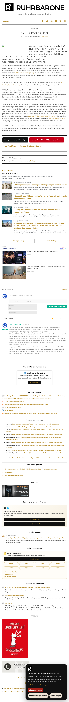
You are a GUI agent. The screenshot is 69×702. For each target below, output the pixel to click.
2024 (42, 564)
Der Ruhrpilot (8, 410)
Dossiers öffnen (8, 574)
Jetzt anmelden (34, 382)
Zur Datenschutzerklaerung (37, 685)
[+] (33, 301)
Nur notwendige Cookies (38, 695)
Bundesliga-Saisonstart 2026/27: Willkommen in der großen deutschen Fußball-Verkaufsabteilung (34, 396)
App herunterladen (34, 519)
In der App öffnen (10, 146)
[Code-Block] (28, 301)
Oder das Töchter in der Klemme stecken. (42, 116)
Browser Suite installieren (34, 524)
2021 (26, 568)
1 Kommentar (45, 36)
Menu (7, 21)
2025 (26, 564)
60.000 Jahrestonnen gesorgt (24, 73)
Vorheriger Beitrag (18, 241)
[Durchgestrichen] (18, 301)
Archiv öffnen (34, 559)
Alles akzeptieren (35, 690)
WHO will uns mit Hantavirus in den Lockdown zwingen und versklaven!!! (27, 587)
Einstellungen (56, 695)
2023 (58, 564)
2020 (42, 568)
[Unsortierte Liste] (23, 301)
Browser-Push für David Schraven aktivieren (47, 140)
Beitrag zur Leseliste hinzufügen (15, 140)
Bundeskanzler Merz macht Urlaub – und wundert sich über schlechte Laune (35, 424)
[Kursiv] (13, 301)
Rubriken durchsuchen (11, 572)
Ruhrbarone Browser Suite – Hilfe (14, 692)
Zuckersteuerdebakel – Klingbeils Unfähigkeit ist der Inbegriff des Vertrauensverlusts (30, 413)
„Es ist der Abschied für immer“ (14, 401)
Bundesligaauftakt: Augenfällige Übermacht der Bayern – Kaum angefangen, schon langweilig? (35, 538)
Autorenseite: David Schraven (30, 146)
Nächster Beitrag (51, 241)
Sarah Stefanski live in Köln (12, 407)
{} (30, 301)
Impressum (7, 688)
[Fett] (10, 301)
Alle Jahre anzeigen (10, 576)
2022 (11, 568)
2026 (11, 564)
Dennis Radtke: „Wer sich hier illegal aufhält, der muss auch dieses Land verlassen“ (37, 434)
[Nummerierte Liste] (20, 301)
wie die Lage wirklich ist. (57, 118)
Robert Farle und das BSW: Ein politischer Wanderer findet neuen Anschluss (27, 399)
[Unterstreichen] (15, 301)
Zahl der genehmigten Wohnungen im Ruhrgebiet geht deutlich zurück (40, 185)
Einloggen (33, 161)
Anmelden (63, 289)
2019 (58, 568)
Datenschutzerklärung (21, 688)
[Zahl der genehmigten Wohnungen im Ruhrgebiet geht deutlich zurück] (7, 185)
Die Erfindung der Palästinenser (15, 595)
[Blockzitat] (25, 301)
